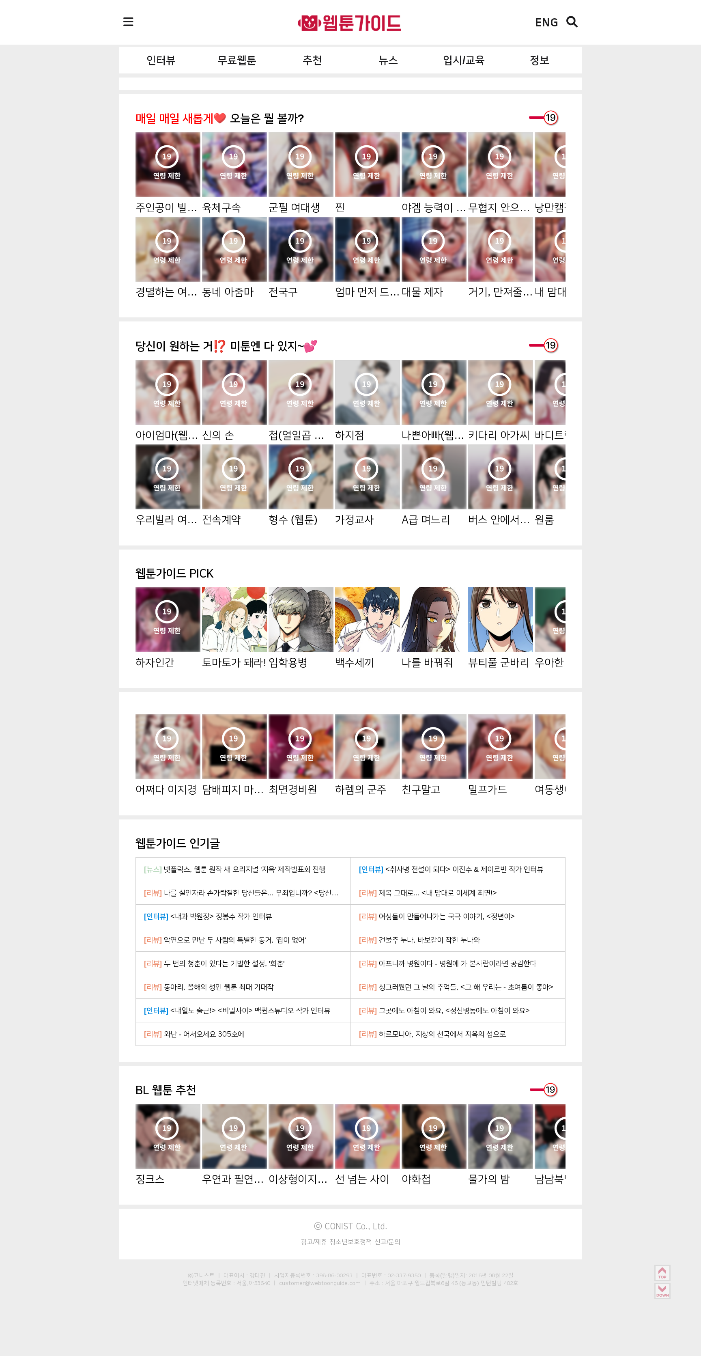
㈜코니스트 (201, 1275)
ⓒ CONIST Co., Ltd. (350, 1226)
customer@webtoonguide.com (320, 1283)
